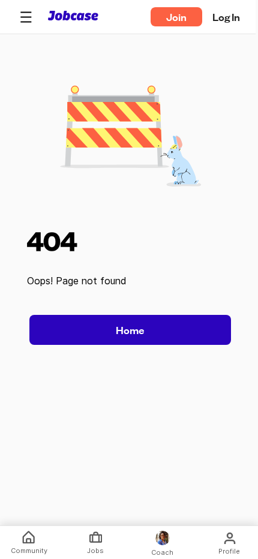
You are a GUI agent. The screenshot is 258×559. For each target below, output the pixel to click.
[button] (26, 17)
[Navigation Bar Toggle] (26, 17)
